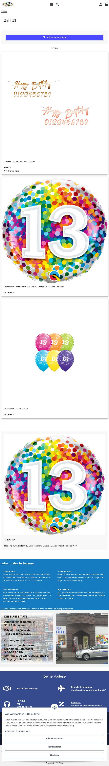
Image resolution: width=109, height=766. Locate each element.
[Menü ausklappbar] (51, 4)
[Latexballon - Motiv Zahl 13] (54, 352)
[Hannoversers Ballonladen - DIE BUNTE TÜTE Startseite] (7, 4)
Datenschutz (24, 731)
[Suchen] (57, 4)
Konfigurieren (54, 746)
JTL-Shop (59, 763)
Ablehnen (54, 755)
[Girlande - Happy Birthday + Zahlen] (54, 105)
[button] (100, 4)
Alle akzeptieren (54, 738)
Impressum (10, 731)
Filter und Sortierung (56, 37)
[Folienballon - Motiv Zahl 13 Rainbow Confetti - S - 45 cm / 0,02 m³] (54, 230)
